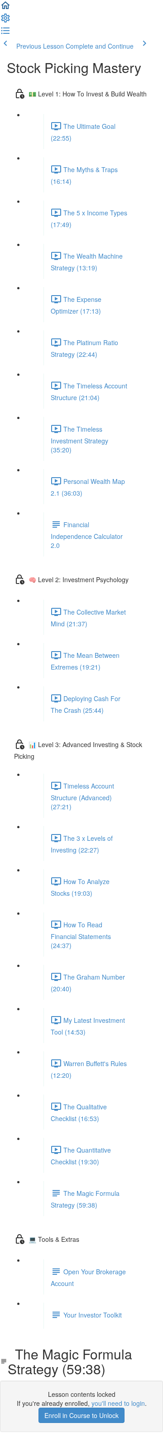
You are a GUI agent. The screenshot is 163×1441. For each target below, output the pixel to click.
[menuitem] (5, 20)
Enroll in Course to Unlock (81, 1415)
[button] (5, 8)
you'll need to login (118, 1403)
